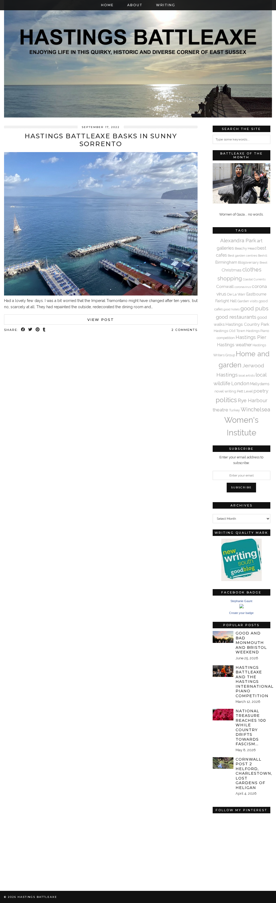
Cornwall (225, 286)
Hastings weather (234, 344)
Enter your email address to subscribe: (241, 460)
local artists (247, 375)
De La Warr (236, 294)
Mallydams (260, 384)
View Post (100, 319)
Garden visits (247, 301)
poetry (261, 391)
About (135, 5)
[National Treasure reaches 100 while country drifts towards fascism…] (223, 714)
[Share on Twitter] (30, 330)
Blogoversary (248, 262)
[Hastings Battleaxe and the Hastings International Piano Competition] (223, 671)
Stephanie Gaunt (241, 601)
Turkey (234, 410)
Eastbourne (256, 294)
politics (226, 400)
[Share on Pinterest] (38, 330)
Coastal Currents (254, 279)
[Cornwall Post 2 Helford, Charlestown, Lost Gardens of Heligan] (223, 763)
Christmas (232, 270)
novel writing (225, 391)
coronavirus (242, 287)
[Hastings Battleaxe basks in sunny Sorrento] (101, 294)
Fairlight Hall (226, 301)
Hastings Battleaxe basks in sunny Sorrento (101, 140)
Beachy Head (246, 248)
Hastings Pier (251, 337)
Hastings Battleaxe (37, 897)
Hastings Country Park (247, 324)
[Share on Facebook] (23, 330)
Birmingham (226, 262)
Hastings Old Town (229, 330)
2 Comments (184, 330)
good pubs (254, 308)
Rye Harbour (252, 400)
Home (107, 5)
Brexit (263, 262)
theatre (220, 409)
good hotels (231, 309)
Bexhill (262, 255)
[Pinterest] (227, 830)
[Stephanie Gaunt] (241, 607)
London (240, 383)
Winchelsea (255, 409)
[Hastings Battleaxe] (138, 59)
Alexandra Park (238, 240)
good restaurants (236, 317)
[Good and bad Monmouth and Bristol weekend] (223, 637)
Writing (165, 5)
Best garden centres (242, 255)
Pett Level (245, 391)
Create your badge (241, 613)
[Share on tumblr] (44, 330)
